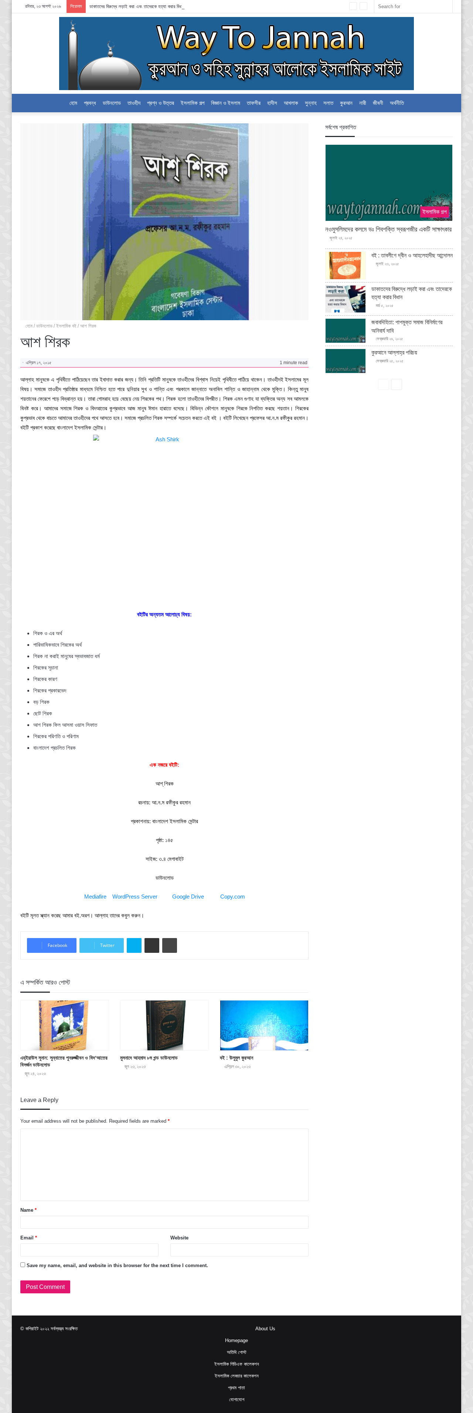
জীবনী (378, 103)
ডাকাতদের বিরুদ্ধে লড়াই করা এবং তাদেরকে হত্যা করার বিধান (137, 6)
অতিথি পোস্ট (236, 1352)
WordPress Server (134, 896)
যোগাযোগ (236, 1399)
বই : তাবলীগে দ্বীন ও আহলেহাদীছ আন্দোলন (412, 255)
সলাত (328, 103)
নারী (362, 103)
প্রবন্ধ (90, 103)
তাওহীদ (133, 103)
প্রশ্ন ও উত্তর (160, 103)
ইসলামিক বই (66, 326)
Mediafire (95, 896)
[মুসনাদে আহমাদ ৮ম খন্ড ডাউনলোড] (164, 1025)
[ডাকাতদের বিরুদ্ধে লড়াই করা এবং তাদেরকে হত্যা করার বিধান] (345, 299)
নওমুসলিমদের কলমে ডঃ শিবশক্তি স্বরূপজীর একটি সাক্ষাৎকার (388, 229)
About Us (265, 1328)
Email (28, 1238)
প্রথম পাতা (236, 1387)
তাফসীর (254, 103)
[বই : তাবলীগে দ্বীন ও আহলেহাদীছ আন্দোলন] (345, 266)
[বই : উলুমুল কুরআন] (264, 1025)
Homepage (236, 1340)
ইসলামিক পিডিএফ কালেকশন (236, 1364)
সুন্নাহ (311, 103)
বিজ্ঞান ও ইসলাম (225, 103)
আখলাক (291, 103)
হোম (28, 326)
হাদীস (272, 103)
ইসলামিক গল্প (192, 103)
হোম (73, 103)
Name (28, 1210)
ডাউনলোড (112, 103)
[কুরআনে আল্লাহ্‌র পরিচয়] (345, 361)
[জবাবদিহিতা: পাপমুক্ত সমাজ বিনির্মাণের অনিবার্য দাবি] (345, 330)
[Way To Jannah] (236, 53)
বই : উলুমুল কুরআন (236, 1058)
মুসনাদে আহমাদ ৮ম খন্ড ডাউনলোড (149, 1058)
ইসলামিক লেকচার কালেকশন (237, 1376)
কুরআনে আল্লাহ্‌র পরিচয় (394, 352)
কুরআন (346, 103)
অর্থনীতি (397, 103)
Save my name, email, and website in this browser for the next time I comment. (117, 1265)
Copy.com (232, 896)
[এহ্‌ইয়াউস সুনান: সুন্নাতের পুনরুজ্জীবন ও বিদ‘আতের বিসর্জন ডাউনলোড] (64, 1025)
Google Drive (188, 896)
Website (179, 1238)
